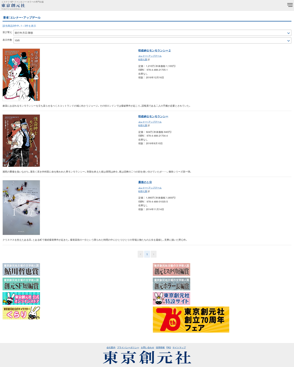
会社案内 (111, 347)
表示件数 (7, 39)
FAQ (168, 347)
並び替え (7, 32)
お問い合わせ (147, 347)
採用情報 (160, 347)
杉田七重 (142, 59)
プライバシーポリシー (128, 347)
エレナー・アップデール (150, 55)
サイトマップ (179, 347)
